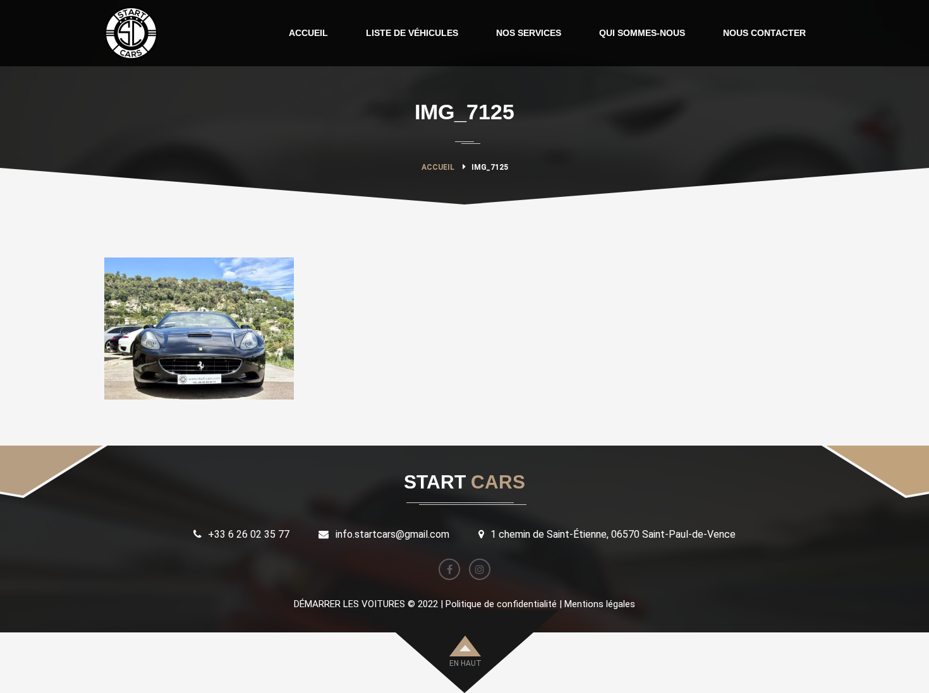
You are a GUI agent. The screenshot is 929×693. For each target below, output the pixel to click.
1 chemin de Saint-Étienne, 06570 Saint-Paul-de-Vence (613, 534)
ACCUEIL (308, 33)
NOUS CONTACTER (764, 33)
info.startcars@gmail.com (392, 534)
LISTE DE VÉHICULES (412, 33)
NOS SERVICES (528, 33)
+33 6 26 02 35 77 (248, 534)
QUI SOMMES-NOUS (642, 33)
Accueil (438, 167)
